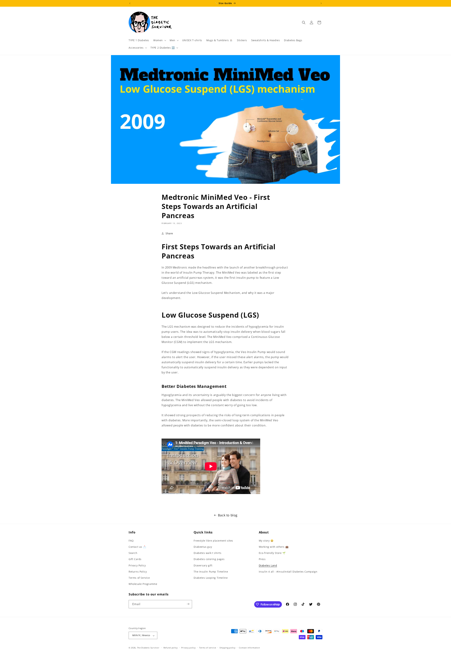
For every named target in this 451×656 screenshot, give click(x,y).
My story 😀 (266, 540)
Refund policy (170, 647)
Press (262, 559)
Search (133, 553)
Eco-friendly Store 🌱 (272, 553)
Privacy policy (188, 647)
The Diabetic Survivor (148, 647)
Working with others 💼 (274, 546)
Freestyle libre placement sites (213, 540)
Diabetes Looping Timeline (211, 577)
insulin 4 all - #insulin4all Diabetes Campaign (288, 571)
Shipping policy (228, 647)
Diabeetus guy (203, 546)
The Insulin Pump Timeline (211, 571)
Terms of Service (139, 577)
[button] (159, 40)
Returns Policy (138, 571)
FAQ (131, 540)
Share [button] (169, 233)
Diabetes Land (268, 565)
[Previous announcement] (130, 3)
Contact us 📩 (137, 546)
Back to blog (227, 515)
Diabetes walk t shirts (207, 553)
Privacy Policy (137, 565)
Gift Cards (135, 559)
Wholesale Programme (143, 584)
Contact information (249, 647)
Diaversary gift (203, 565)
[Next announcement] (321, 3)
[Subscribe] (188, 604)
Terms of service (207, 647)
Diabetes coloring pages (209, 559)
